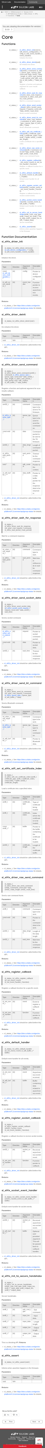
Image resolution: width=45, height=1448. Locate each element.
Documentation (20, 2)
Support (24, 1437)
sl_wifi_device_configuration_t (16, 250)
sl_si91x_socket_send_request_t (17, 608)
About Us (32, 1437)
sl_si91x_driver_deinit (28, 62)
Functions (11, 15)
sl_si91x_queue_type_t (21, 375)
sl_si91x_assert (25, 227)
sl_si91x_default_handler (29, 173)
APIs (36, 14)
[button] (3, 7)
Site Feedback (23, 1440)
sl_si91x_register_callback (29, 160)
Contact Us (21, 1439)
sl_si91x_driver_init (27, 50)
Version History (15, 1437)
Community (33, 2)
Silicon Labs (6, 2)
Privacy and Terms (32, 1439)
